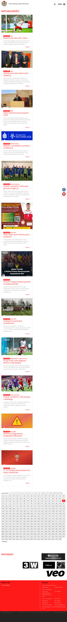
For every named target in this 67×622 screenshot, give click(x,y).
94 (24, 506)
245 (49, 526)
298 (46, 534)
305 (6, 536)
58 (24, 501)
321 (64, 536)
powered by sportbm (60, 612)
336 (53, 539)
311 (28, 536)
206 (39, 521)
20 (17, 496)
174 (53, 516)
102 (53, 506)
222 (31, 524)
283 (56, 531)
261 (42, 529)
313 (35, 536)
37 (13, 498)
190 (46, 518)
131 (28, 511)
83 (49, 503)
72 (10, 503)
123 (64, 508)
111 (21, 508)
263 (49, 529)
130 (24, 511)
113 (28, 508)
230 (60, 524)
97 (35, 506)
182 (17, 518)
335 (49, 539)
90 (10, 506)
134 (39, 511)
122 (60, 508)
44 (38, 498)
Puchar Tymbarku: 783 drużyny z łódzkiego (16, 398)
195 (64, 518)
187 (35, 518)
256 (24, 529)
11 (46, 493)
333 (42, 539)
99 (42, 506)
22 (24, 496)
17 (6, 496)
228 (53, 524)
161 (6, 516)
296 (39, 534)
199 (14, 521)
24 (31, 496)
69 (63, 501)
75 (20, 503)
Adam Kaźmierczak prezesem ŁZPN (16, 114)
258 (31, 529)
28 (45, 496)
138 (53, 511)
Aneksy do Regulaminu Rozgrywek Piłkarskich (13, 434)
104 (60, 506)
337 (56, 539)
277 (35, 531)
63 (42, 501)
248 (60, 526)
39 (20, 498)
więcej (27, 46)
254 (17, 529)
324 (10, 539)
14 (57, 493)
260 (39, 529)
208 (46, 521)
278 (39, 531)
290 (17, 534)
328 (24, 539)
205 (35, 521)
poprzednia (5, 493)
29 (49, 496)
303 (64, 534)
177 (64, 516)
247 (56, 526)
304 (3, 536)
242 (39, 526)
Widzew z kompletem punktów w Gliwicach (16, 146)
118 (46, 508)
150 (31, 513)
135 (42, 511)
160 (3, 516)
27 (42, 496)
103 (56, 506)
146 (17, 513)
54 (10, 501)
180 (10, 518)
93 (20, 506)
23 (28, 496)
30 (53, 496)
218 (17, 524)
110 (17, 508)
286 (3, 534)
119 (49, 508)
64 (45, 501)
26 (38, 496)
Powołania (13, 468)
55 (13, 501)
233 (6, 526)
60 (31, 501)
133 (35, 511)
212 (60, 521)
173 (49, 516)
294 (31, 534)
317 (49, 536)
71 (6, 503)
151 (35, 513)
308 (17, 536)
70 (3, 503)
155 (49, 513)
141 (64, 511)
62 (38, 501)
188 (39, 518)
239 (28, 526)
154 (46, 513)
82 (45, 503)
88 (3, 506)
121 (56, 508)
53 (6, 501)
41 (28, 498)
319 (56, 536)
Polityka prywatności (6, 612)
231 (64, 524)
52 (3, 501)
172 (46, 516)
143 (6, 513)
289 (14, 534)
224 (39, 524)
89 (6, 506)
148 (24, 513)
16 (3, 496)
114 (31, 508)
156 (53, 513)
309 (21, 536)
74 (17, 503)
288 (10, 534)
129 (21, 511)
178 (3, 518)
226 (46, 524)
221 (28, 524)
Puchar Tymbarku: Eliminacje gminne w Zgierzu (15, 187)
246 (53, 526)
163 (14, 516)
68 (60, 501)
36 (10, 498)
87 (63, 503)
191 (49, 518)
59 (28, 501)
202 (24, 521)
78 (31, 503)
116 (39, 508)
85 (56, 503)
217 (14, 524)
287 (6, 534)
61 (35, 501)
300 (53, 534)
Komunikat (13, 232)
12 (50, 493)
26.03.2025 (6, 319)
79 (35, 503)
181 (14, 518)
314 (39, 536)
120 (53, 508)
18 (10, 496)
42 (31, 498)
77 (28, 503)
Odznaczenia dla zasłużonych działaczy (15, 74)
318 (53, 536)
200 (17, 521)
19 (13, 496)
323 (6, 539)
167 (28, 516)
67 (56, 501)
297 (42, 534)
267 (64, 529)
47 (49, 498)
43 (35, 498)
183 (21, 518)
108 (10, 508)
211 (56, 521)
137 (49, 511)
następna (4, 541)
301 (56, 534)
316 (46, 536)
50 (60, 498)
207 (42, 521)
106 (3, 508)
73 (13, 503)
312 (31, 536)
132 (31, 511)
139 (56, 511)
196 (3, 521)
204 (31, 521)
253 (14, 529)
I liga (11, 36)
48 (53, 498)
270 (10, 531)
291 (21, 534)
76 (24, 503)
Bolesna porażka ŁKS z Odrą (15, 38)
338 (60, 539)
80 (38, 503)
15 (61, 493)
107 (6, 508)
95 (28, 506)
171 (42, 516)
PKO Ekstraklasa (14, 143)
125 (6, 511)
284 (60, 531)
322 (3, 539)
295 (35, 534)
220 (24, 524)
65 (49, 501)
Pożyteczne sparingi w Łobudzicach (12, 322)
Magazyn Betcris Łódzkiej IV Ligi (18, 358)
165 (21, 516)
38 (17, 498)
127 (14, 511)
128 (17, 511)
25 (35, 496)
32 (60, 496)
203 (28, 521)
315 (42, 536)
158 (60, 513)
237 (21, 526)
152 (39, 513)
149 (28, 513)
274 (24, 531)
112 (24, 508)
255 (21, 529)
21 (20, 496)
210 (53, 521)
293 (28, 534)
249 (64, 526)
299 (49, 534)
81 (42, 503)
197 (6, 521)
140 (60, 511)
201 (21, 521)
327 (21, 539)
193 (56, 518)
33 (63, 496)
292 (24, 534)
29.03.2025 (6, 36)
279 (42, 531)
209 (49, 521)
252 (10, 529)
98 (38, 506)
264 (53, 529)
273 (21, 531)
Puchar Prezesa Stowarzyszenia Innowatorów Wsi (16, 283)
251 (6, 529)
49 (56, 498)
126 (10, 511)
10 (43, 493)
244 (46, 526)
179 (6, 518)
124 (3, 511)
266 (60, 529)
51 (63, 498)
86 (60, 503)
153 (42, 513)
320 (60, 536)
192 (53, 518)
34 (3, 498)
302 (60, 534)
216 (10, 524)
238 (24, 526)
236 (17, 526)
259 (35, 529)
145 (14, 513)
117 (42, 508)
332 (39, 539)
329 (28, 539)
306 (10, 536)
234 (10, 526)
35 (6, 498)
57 (20, 501)
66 (53, 501)
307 (14, 536)
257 (28, 529)
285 (64, 531)
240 (31, 526)
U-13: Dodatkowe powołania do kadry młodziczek (16, 471)
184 (24, 518)
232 (3, 526)
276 (31, 531)
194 (60, 518)
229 (56, 524)
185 (28, 518)
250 (3, 529)
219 (21, 524)
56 (17, 501)
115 (35, 508)
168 (31, 516)
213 (64, 521)
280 (46, 531)
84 (53, 503)
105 (64, 506)
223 (35, 524)
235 (14, 526)
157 (56, 513)
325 (14, 539)
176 (60, 516)
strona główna (6, 585)
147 (21, 513)
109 (14, 508)
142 (3, 513)
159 (64, 513)
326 (17, 539)
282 (53, 531)
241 (35, 526)
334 (46, 539)
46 (45, 498)
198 (10, 521)
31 (56, 496)
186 (31, 518)
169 (35, 516)
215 (6, 524)
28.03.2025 (6, 111)
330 (31, 539)
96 (31, 506)
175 (56, 516)
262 (46, 529)
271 (14, 531)
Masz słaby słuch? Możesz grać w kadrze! (16, 235)
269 (6, 531)
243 (42, 526)
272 (17, 531)
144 (10, 513)
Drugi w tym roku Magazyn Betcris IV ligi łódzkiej (14, 361)
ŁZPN (11, 71)
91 (13, 506)
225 (42, 524)
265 (56, 529)
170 (39, 516)
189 (42, 518)
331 (35, 539)
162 (10, 516)
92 (17, 506)
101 (49, 506)
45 (42, 498)
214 (3, 524)
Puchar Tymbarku (14, 184)
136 (46, 511)
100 (46, 506)
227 (49, 524)
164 (17, 516)
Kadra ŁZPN (13, 319)
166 (24, 516)
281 (49, 531)
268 (3, 531)
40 (24, 498)
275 (28, 531)
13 (54, 493)
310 (24, 536)
